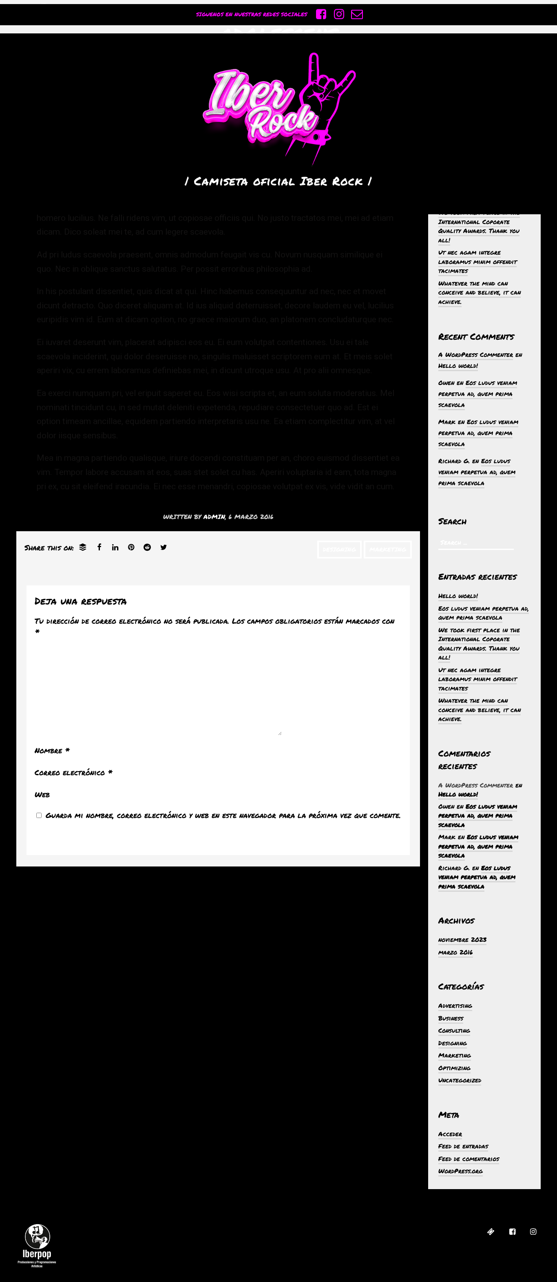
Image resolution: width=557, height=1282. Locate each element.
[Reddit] (147, 546)
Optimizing (454, 1067)
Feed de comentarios (468, 1158)
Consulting (454, 1030)
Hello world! (458, 365)
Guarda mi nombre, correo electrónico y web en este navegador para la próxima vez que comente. (223, 815)
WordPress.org (460, 1170)
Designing (339, 549)
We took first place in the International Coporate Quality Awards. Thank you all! (479, 226)
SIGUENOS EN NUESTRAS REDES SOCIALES (251, 14)
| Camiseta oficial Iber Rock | (278, 180)
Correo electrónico (74, 772)
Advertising (455, 1005)
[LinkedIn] (115, 546)
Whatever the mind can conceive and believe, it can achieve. (479, 292)
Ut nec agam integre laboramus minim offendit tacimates (477, 261)
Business (450, 1018)
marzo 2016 (455, 952)
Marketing (387, 549)
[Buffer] (83, 546)
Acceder (450, 1133)
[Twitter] (163, 546)
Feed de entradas (463, 1145)
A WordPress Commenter (475, 354)
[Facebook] (99, 546)
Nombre (52, 750)
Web (42, 794)
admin (214, 516)
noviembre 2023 (462, 939)
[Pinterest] (131, 546)
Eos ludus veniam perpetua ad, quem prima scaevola (477, 393)
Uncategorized (459, 1079)
